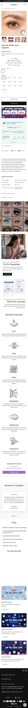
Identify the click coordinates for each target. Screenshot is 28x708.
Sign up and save (7, 684)
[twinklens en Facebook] (23, 670)
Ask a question (6, 145)
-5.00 (9, 85)
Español (8, 697)
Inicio (2, 8)
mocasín (2, 71)
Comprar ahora (14, 103)
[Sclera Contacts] (14, 648)
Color (5, 68)
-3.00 (9, 81)
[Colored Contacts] (14, 593)
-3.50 (14, 81)
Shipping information (8, 193)
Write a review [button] (14, 472)
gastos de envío (6, 53)
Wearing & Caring (6, 197)
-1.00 (9, 77)
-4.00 (20, 81)
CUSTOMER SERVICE (8, 675)
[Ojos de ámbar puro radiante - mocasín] (2, 576)
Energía (3, 75)
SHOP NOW (5, 609)
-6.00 (20, 85)
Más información (14, 142)
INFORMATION (6, 679)
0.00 (4, 77)
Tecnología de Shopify (17, 706)
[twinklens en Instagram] (26, 670)
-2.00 (19, 77)
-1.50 (14, 77)
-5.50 (15, 85)
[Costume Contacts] (14, 620)
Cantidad (4, 89)
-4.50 (4, 85)
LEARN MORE (7, 274)
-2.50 (4, 81)
